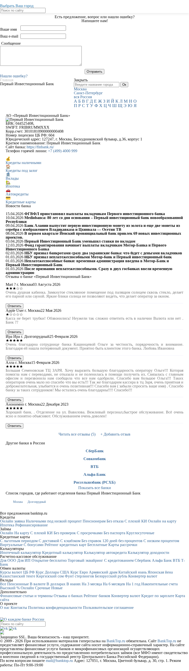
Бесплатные (97, 545)
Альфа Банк (162, 560)
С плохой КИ (136, 521)
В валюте (38, 584)
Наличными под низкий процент (54, 521)
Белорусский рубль (111, 576)
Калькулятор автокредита (105, 552)
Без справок (91, 541)
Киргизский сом (50, 576)
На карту (21, 533)
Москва (80, 89)
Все (3, 584)
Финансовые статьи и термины (26, 596)
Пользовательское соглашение (108, 607)
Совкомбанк (94, 459)
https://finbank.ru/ (40, 147)
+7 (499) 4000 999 (62, 151)
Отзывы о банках (68, 596)
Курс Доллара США (52, 572)
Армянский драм (103, 572)
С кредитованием (119, 560)
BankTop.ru (116, 641)
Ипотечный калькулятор (20, 552)
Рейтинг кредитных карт (65, 545)
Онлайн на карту (162, 521)
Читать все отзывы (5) (77, 434)
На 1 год (133, 584)
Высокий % (10, 588)
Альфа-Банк (94, 475)
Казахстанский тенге (17, 576)
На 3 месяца (92, 584)
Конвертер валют (142, 576)
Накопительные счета (159, 584)
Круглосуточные (140, 533)
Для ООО (8, 560)
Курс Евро (79, 572)
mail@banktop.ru (59, 660)
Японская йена (160, 572)
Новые (57, 588)
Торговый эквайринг (85, 560)
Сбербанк (143, 560)
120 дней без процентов (122, 541)
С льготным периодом (19, 541)
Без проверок (65, 533)
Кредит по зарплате (157, 596)
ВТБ (95, 467)
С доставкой (49, 541)
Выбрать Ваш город (16, 6)
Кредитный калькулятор (62, 552)
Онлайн (6, 533)
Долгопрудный (37, 502)
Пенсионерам (94, 521)
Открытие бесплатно (49, 560)
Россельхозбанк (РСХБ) (94, 482)
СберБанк (95, 451)
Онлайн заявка (12, 521)
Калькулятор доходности (148, 552)
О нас (5, 607)
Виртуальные (11, 545)
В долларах (56, 584)
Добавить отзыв (115, 434)
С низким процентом (161, 541)
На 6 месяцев (114, 584)
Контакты (19, 607)
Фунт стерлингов (79, 576)
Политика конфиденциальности (55, 607)
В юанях (73, 584)
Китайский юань (132, 572)
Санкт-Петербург (88, 93)
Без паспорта (114, 533)
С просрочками (90, 533)
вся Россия (83, 97)
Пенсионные (18, 584)
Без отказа (115, 521)
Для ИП (24, 560)
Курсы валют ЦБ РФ (17, 572)
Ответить (14, 306)
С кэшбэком (70, 541)
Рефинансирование (31, 525)
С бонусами (34, 545)
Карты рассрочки (122, 545)
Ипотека (7, 525)
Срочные (42, 588)
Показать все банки (94, 488)
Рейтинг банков (97, 596)
